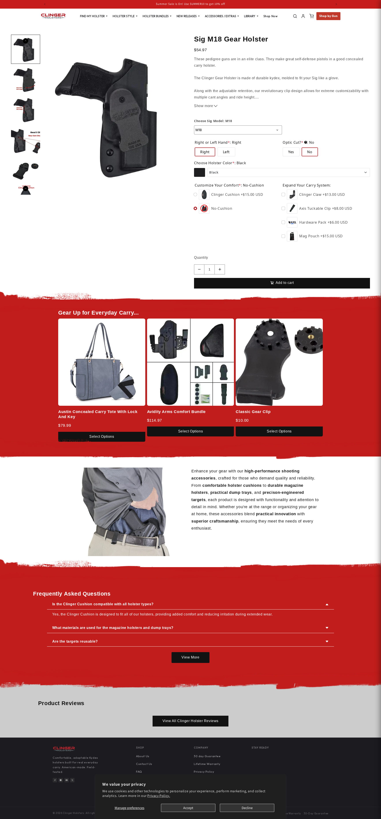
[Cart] (311, 16)
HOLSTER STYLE (123, 16)
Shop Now (270, 16)
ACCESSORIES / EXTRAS (220, 16)
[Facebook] (55, 780)
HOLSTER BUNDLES (156, 16)
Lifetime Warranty (207, 764)
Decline (247, 808)
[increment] (220, 269)
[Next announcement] (336, 4)
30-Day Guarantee (316, 813)
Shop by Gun (328, 16)
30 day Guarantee (207, 756)
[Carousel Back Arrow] (25, 40)
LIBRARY (249, 16)
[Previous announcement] (45, 4)
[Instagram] (60, 780)
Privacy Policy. (158, 795)
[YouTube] (66, 780)
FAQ (139, 771)
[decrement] (199, 269)
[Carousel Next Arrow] (25, 188)
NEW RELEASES (187, 16)
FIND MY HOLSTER (92, 16)
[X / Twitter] (72, 780)
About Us (142, 756)
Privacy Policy (204, 771)
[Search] (295, 16)
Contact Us (144, 764)
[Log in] (303, 16)
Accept (188, 808)
